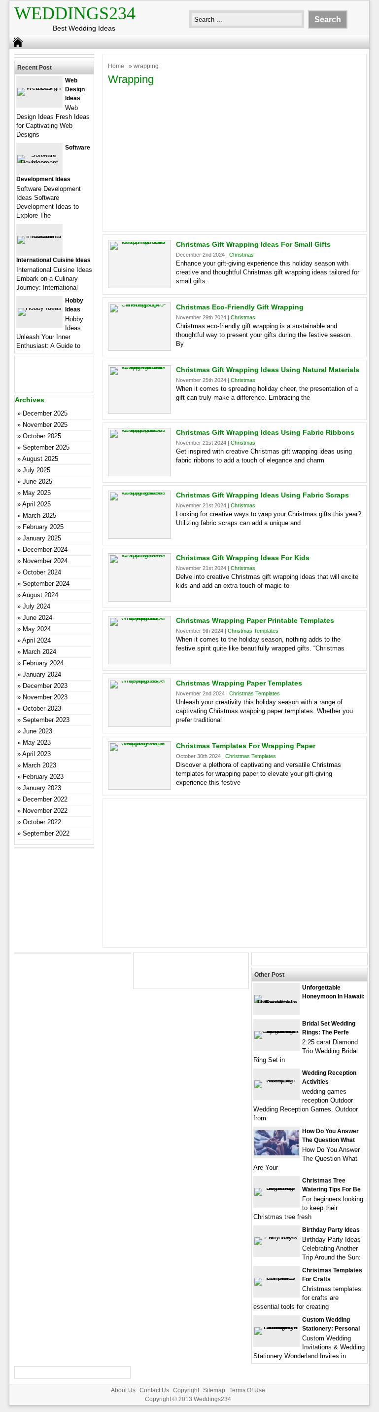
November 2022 (45, 810)
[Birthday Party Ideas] (276, 1237)
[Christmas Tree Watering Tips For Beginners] (276, 1187)
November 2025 (45, 424)
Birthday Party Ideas (331, 1229)
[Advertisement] (234, 157)
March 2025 (39, 515)
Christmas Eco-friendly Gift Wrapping (240, 307)
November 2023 (45, 697)
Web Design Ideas (75, 89)
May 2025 (37, 492)
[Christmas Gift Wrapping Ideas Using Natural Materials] (139, 367)
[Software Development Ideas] (39, 162)
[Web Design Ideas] (39, 87)
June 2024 (37, 617)
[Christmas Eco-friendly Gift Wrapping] (139, 304)
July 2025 (36, 470)
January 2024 (42, 674)
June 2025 (37, 481)
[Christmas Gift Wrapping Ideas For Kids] (139, 555)
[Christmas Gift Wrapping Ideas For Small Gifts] (139, 241)
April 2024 (36, 640)
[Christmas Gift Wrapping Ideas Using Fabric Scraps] (139, 492)
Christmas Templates (253, 631)
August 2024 (40, 595)
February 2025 (43, 527)
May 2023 (37, 742)
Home (116, 66)
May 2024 (37, 629)
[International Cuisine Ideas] (39, 235)
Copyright (186, 1390)
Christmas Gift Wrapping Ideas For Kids (243, 558)
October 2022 (42, 822)
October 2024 (42, 572)
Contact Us (154, 1390)
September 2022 (46, 833)
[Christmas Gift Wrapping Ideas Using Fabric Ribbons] (139, 429)
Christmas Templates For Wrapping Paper (245, 746)
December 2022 (45, 799)
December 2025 (45, 413)
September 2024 (46, 583)
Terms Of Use (247, 1390)
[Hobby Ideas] (40, 307)
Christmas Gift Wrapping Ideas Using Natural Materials (267, 370)
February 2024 (43, 663)
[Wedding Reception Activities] (276, 1080)
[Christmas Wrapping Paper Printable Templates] (139, 617)
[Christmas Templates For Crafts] (276, 1277)
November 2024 (45, 561)
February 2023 (43, 776)
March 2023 (39, 765)
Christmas (241, 255)
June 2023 (37, 731)
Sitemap (214, 1390)
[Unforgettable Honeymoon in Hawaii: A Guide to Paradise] (276, 1002)
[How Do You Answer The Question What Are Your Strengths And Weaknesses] (276, 1153)
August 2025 (40, 458)
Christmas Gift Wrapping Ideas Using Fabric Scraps (262, 495)
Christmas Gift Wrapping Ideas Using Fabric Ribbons (265, 432)
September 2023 (46, 720)
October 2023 (42, 708)
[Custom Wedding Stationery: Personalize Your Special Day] (276, 1327)
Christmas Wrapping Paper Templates (239, 683)
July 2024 (36, 606)
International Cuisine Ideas (53, 260)
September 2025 (46, 447)
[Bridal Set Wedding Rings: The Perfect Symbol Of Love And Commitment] (276, 1030)
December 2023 (45, 685)
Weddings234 (75, 13)
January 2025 (42, 538)
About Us (123, 1390)
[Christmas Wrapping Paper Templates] (139, 680)
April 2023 (36, 754)
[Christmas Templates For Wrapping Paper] (139, 743)
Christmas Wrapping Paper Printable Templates (255, 620)
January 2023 (42, 788)
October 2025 (42, 436)
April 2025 (36, 504)
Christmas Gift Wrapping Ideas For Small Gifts (253, 244)
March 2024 (39, 651)
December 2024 (45, 549)
